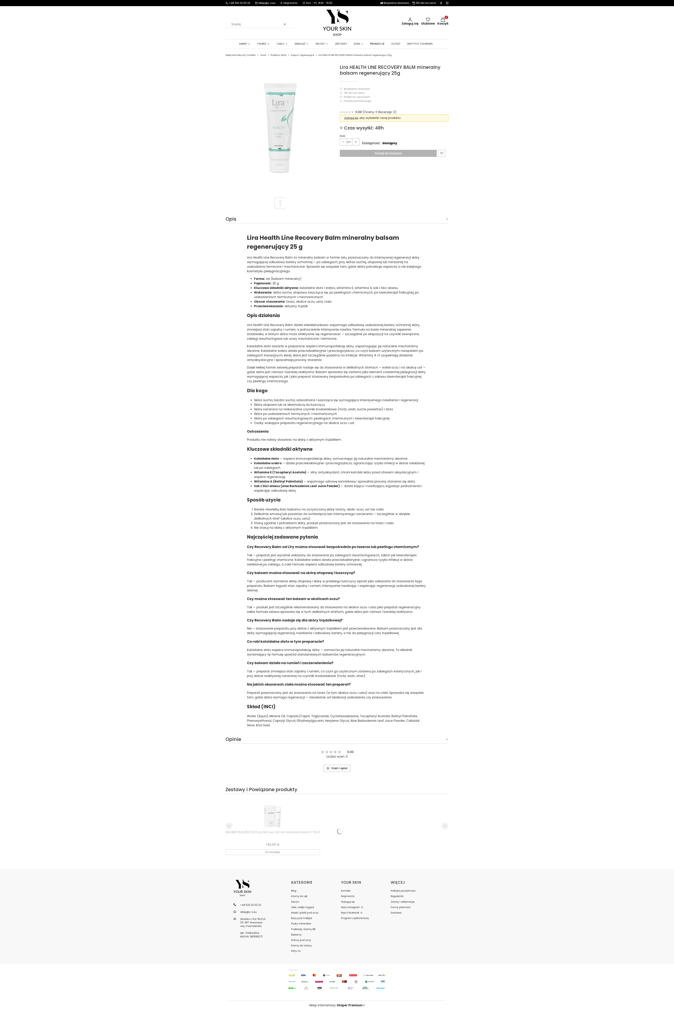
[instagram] (447, 3)
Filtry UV (296, 951)
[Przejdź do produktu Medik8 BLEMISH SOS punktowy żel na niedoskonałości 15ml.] (273, 812)
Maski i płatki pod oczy (304, 912)
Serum (295, 902)
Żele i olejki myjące (302, 907)
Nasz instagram (351, 907)
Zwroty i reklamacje (403, 902)
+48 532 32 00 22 (239, 3)
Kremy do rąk (299, 896)
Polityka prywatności (403, 890)
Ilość (343, 136)
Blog (293, 890)
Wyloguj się (348, 902)
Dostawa (396, 912)
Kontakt (346, 890)
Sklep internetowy (335, 1005)
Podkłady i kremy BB (303, 929)
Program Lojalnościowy (355, 918)
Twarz (263, 55)
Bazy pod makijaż (301, 918)
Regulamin (397, 896)
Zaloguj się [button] (351, 118)
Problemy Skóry (278, 55)
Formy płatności (401, 907)
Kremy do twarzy (301, 945)
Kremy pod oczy (301, 940)
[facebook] (441, 3)
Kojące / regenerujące (302, 55)
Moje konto (348, 896)
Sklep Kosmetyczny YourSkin (241, 55)
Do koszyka (273, 852)
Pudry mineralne (301, 923)
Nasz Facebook (350, 912)
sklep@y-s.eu (267, 3)
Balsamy (296, 934)
